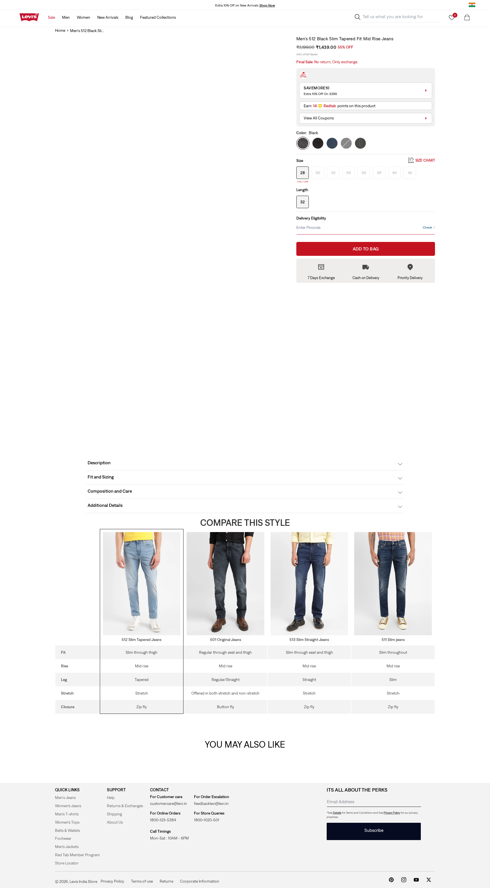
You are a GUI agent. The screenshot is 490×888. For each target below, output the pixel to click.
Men (66, 17)
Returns (166, 881)
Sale (51, 17)
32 (302, 202)
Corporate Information (199, 881)
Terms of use (142, 881)
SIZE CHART (425, 160)
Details (337, 812)
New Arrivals (107, 17)
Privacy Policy (392, 812)
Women (83, 17)
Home (60, 30)
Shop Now (267, 5)
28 (302, 172)
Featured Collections (158, 17)
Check (427, 227)
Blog (129, 17)
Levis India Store (83, 881)
